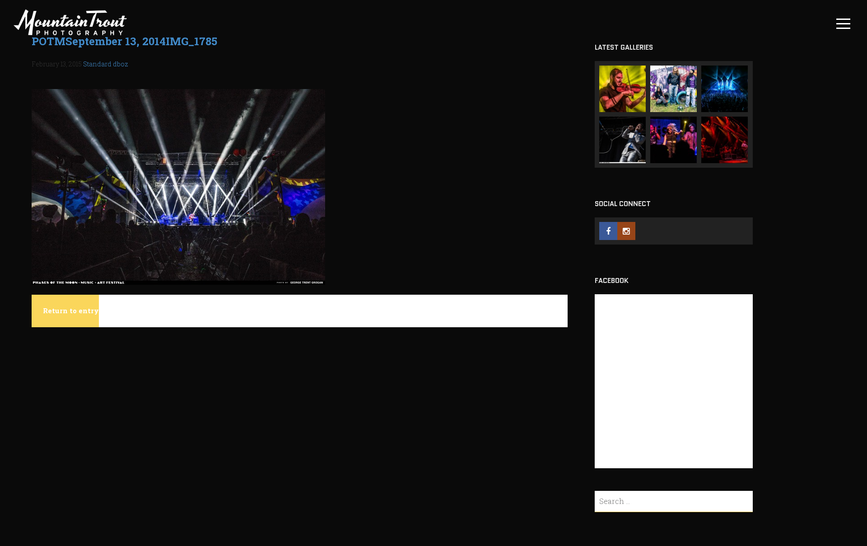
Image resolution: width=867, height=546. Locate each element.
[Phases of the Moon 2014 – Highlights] (622, 140)
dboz (120, 64)
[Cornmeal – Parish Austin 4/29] (622, 89)
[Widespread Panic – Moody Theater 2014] (724, 140)
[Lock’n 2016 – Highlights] (724, 89)
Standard (97, 64)
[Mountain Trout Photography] (70, 35)
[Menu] (843, 24)
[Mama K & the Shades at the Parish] (673, 140)
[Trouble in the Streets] (673, 89)
